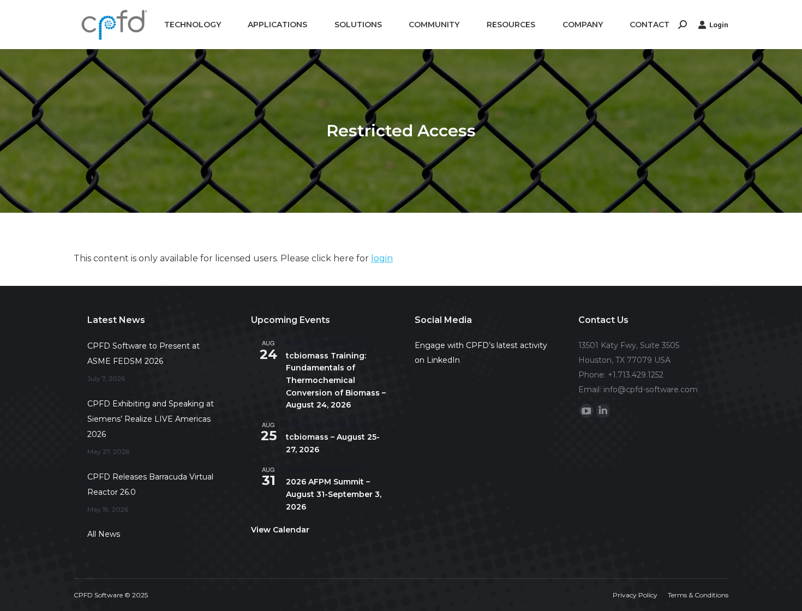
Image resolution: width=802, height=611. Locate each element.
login (382, 258)
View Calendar (280, 530)
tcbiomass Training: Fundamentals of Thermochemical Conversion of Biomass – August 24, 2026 (336, 380)
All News (103, 534)
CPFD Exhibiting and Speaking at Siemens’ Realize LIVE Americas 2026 (150, 419)
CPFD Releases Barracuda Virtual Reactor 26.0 (150, 484)
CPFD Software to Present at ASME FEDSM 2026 (143, 353)
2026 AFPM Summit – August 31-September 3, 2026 (333, 494)
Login (718, 25)
